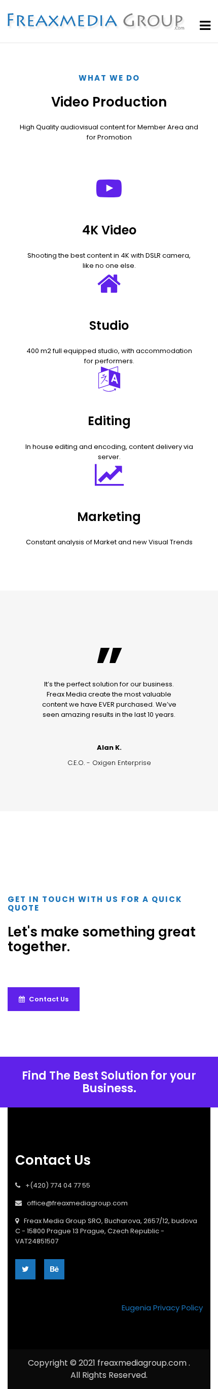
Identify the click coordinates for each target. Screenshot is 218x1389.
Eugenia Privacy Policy (162, 1307)
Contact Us (47, 999)
